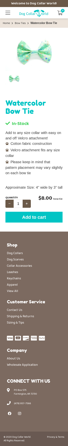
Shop (12, 245)
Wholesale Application (22, 364)
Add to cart (34, 217)
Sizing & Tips (15, 322)
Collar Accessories (19, 265)
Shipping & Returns (20, 316)
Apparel (12, 284)
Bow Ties (20, 23)
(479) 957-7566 (22, 403)
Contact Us (14, 310)
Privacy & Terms (55, 437)
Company (17, 350)
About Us (13, 358)
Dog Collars (15, 253)
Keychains (14, 278)
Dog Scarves (15, 259)
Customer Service (26, 301)
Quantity (11, 197)
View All (12, 291)
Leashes (12, 272)
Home (6, 23)
